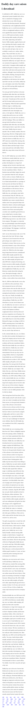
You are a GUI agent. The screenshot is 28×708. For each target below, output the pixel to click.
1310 (19, 702)
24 (2, 702)
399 (3, 697)
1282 (10, 702)
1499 (8, 704)
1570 (24, 699)
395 (23, 704)
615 (18, 697)
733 (11, 700)
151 (22, 702)
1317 (3, 699)
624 (11, 697)
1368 (3, 704)
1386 (22, 697)
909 (12, 704)
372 (15, 699)
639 (14, 697)
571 (15, 700)
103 (14, 702)
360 (7, 699)
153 (3, 700)
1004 (20, 699)
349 (6, 702)
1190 (16, 704)
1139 (7, 700)
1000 (11, 699)
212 (7, 697)
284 (19, 700)
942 (20, 704)
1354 (23, 700)
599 (3, 706)
